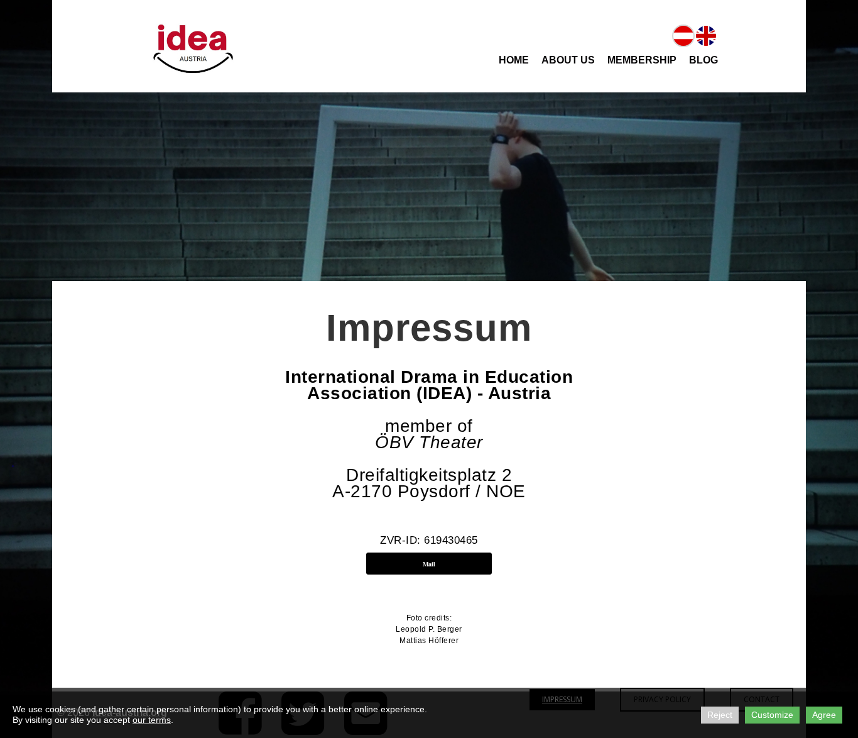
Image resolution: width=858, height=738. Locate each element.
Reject (719, 715)
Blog (703, 60)
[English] (706, 34)
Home (514, 60)
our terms (152, 720)
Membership (641, 60)
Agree (824, 715)
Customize (772, 715)
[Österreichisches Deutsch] (683, 34)
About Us (568, 60)
